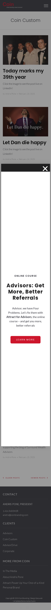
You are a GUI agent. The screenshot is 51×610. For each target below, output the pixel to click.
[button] (45, 168)
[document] (25, 305)
